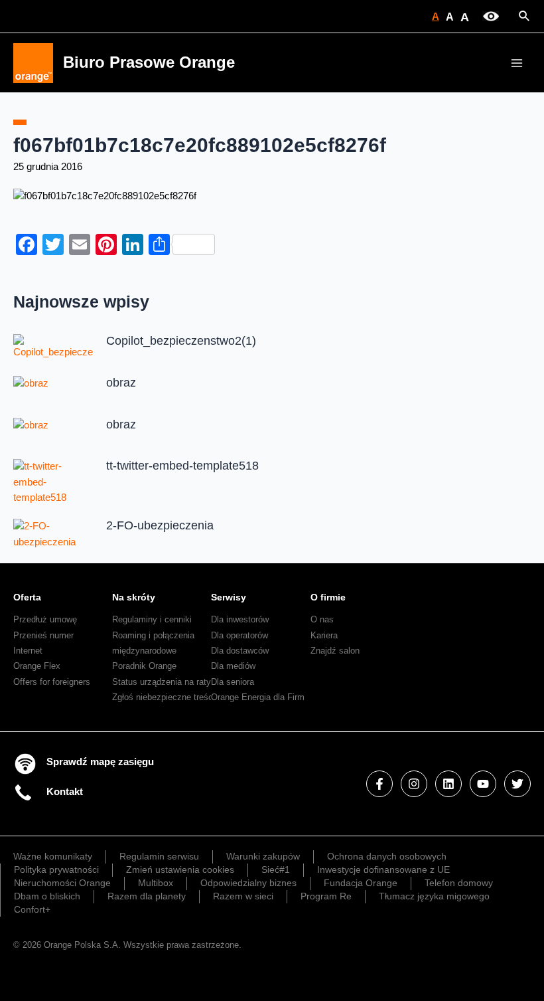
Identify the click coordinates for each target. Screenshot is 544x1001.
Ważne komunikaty (52, 856)
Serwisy (228, 597)
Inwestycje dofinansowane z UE (383, 869)
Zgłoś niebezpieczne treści (163, 697)
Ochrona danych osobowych (386, 856)
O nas (322, 619)
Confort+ (32, 909)
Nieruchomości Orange (62, 882)
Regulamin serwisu (159, 856)
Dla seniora (232, 682)
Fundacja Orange (360, 882)
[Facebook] (379, 784)
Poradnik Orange (144, 666)
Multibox (155, 882)
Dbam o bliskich (47, 896)
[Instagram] (414, 784)
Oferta (27, 597)
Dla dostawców (240, 651)
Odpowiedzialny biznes (248, 882)
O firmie (328, 597)
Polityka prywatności (56, 869)
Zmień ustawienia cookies (180, 869)
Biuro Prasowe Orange (149, 62)
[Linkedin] (448, 784)
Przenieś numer (43, 635)
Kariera (324, 635)
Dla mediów (233, 666)
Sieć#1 (275, 869)
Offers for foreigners (51, 682)
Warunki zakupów (263, 856)
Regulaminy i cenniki (152, 619)
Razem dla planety (146, 896)
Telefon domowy (459, 882)
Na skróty (133, 597)
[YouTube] (483, 784)
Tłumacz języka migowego (434, 896)
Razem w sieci (243, 896)
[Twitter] (517, 784)
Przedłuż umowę (45, 619)
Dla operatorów (239, 635)
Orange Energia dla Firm (258, 697)
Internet (27, 651)
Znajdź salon (335, 651)
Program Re (326, 896)
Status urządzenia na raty (161, 682)
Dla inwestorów (240, 619)
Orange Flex (36, 666)
